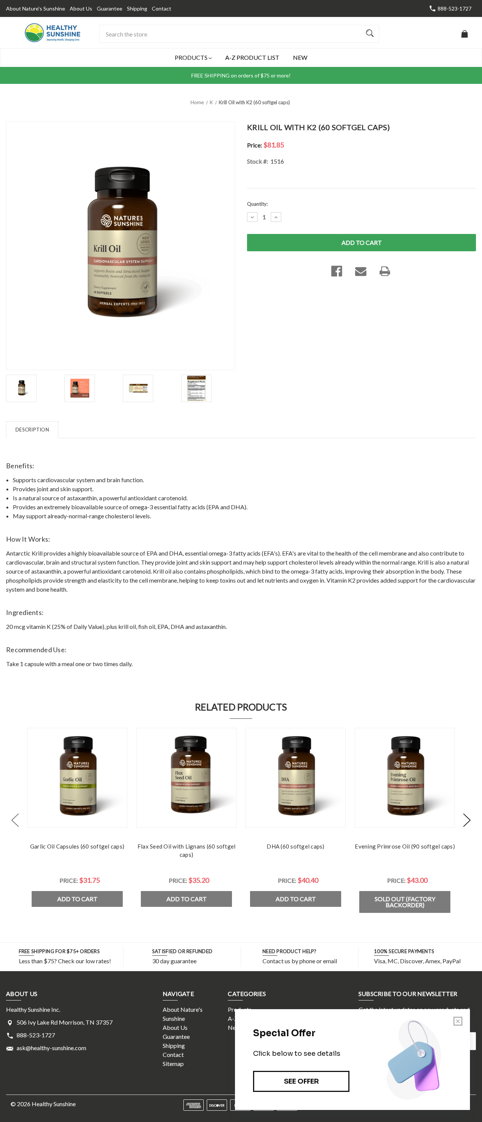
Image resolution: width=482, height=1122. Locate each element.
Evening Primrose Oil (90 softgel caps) (405, 846)
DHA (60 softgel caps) (295, 846)
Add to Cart (77, 898)
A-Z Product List (252, 57)
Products (192, 57)
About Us (81, 8)
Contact (161, 8)
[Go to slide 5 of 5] (15, 820)
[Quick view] (77, 820)
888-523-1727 (454, 8)
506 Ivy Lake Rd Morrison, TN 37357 (65, 1022)
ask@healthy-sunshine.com (51, 1047)
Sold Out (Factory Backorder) (405, 901)
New (300, 57)
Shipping (137, 8)
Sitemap (173, 1063)
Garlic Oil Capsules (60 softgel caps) (77, 846)
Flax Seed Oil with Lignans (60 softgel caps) (186, 850)
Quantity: (257, 204)
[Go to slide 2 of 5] (466, 820)
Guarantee (109, 8)
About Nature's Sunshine (35, 8)
